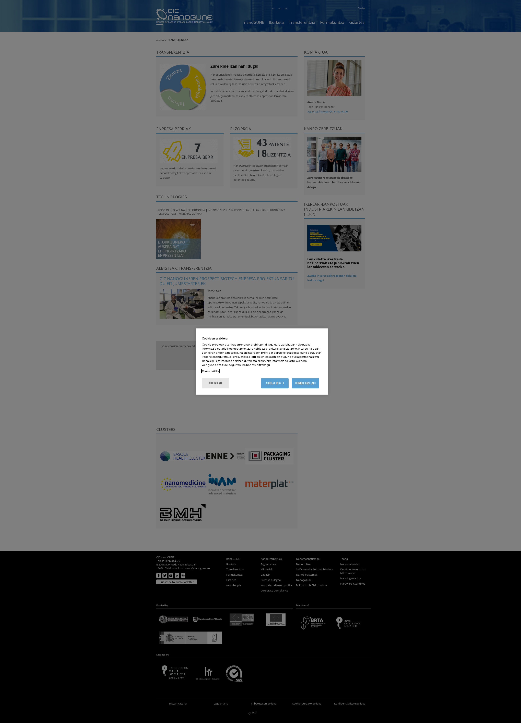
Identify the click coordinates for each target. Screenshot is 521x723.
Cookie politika (210, 371)
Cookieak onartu (275, 383)
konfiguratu (215, 383)
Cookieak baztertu (305, 383)
